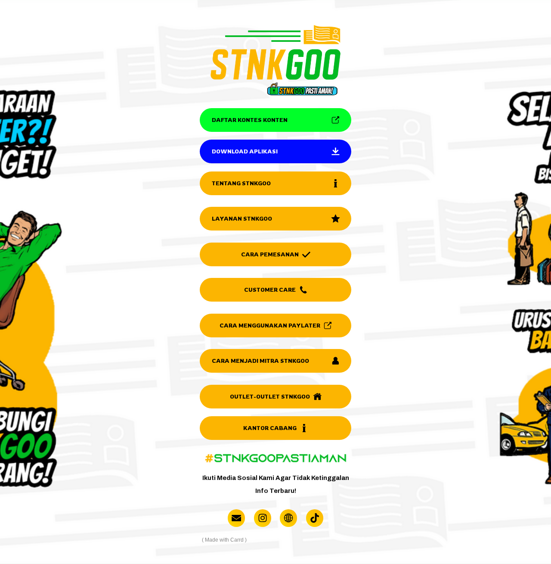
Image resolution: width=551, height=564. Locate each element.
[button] (275, 120)
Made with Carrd (224, 540)
